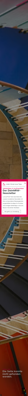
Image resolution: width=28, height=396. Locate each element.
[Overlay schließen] (25, 183)
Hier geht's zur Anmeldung (11, 211)
